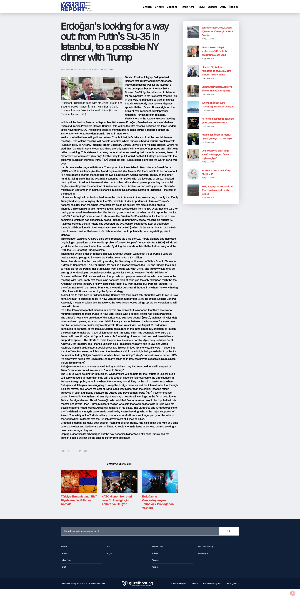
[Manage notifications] (292, 593)
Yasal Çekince (233, 583)
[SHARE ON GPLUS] (74, 451)
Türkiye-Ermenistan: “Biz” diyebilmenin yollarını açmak (79, 500)
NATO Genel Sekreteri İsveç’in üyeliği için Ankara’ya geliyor (117, 500)
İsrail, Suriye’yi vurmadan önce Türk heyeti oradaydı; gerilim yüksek (217, 190)
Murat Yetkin (71, 69)
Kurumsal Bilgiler (178, 583)
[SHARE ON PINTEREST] (79, 451)
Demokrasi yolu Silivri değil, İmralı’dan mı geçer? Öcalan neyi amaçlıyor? (216, 154)
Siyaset (111, 69)
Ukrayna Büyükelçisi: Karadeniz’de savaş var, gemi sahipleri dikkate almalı (216, 71)
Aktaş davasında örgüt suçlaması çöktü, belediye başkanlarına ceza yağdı (215, 51)
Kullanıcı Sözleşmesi (212, 583)
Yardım (195, 583)
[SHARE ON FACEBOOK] (68, 451)
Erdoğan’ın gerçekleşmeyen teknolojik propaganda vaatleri (158, 502)
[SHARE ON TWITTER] (63, 451)
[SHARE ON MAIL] (85, 451)
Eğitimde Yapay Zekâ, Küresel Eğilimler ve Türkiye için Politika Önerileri (217, 31)
